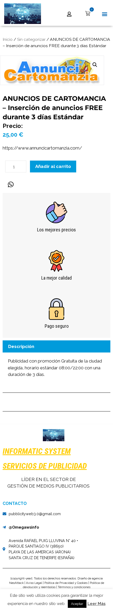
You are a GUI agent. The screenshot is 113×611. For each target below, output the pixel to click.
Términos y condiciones (74, 587)
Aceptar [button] (77, 604)
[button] (104, 14)
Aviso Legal (34, 583)
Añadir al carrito (53, 166)
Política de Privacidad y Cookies (66, 583)
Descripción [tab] (21, 346)
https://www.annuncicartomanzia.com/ (42, 148)
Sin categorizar (31, 39)
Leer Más (97, 603)
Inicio (8, 39)
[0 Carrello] (87, 13)
